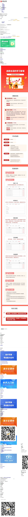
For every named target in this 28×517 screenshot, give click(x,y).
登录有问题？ (12, 19)
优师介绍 (3, 7)
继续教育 (9, 477)
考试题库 (10, 444)
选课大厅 (3, 4)
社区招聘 (7, 477)
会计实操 (5, 447)
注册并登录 (2, 34)
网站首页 (3, 444)
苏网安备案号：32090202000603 (18, 478)
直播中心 (8, 444)
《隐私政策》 (18, 20)
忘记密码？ (15, 19)
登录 (1, 18)
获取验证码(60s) (9, 24)
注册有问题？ (14, 35)
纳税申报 (8, 447)
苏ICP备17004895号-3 (10, 478)
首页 (2, 3)
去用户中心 (26, 17)
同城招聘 (4, 477)
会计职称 (3, 447)
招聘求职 (3, 9)
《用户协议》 (14, 20)
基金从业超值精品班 (3, 49)
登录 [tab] (2, 11)
